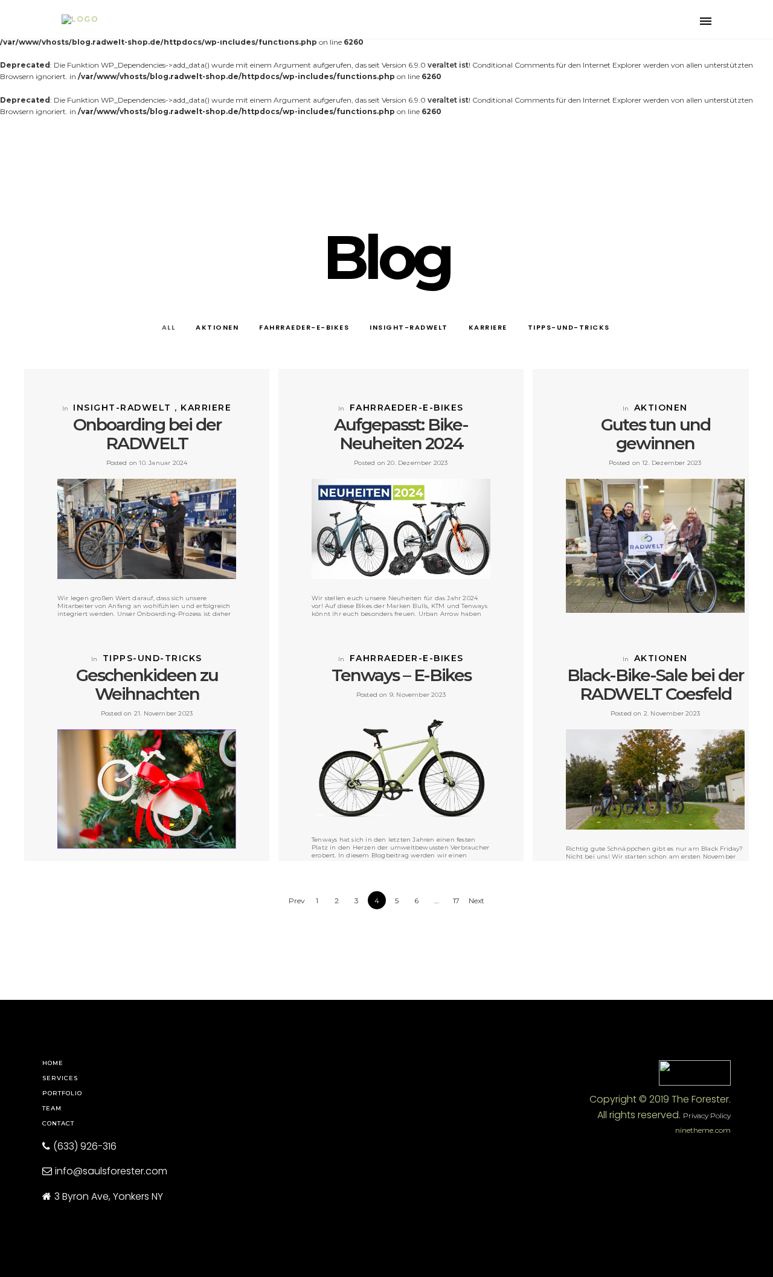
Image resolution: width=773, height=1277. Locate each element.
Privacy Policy (707, 1115)
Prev (297, 900)
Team (52, 1108)
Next (476, 900)
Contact (58, 1123)
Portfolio (62, 1093)
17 (456, 900)
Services (60, 1078)
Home (52, 1063)
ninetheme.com (703, 1130)
